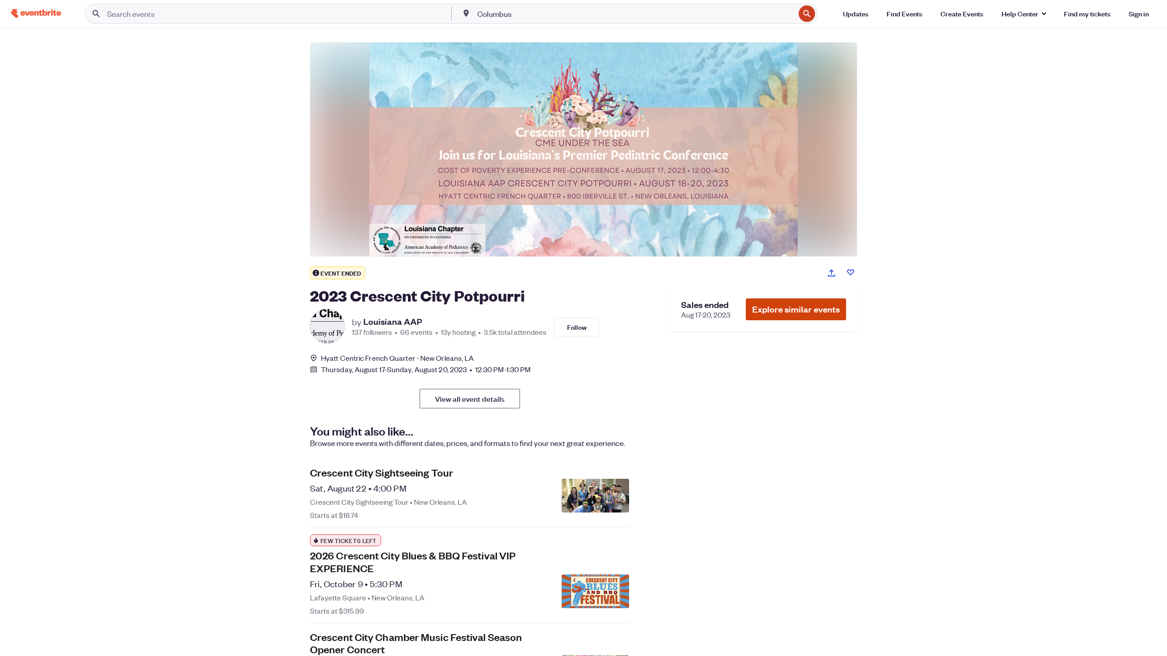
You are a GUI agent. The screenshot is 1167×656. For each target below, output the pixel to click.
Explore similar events (796, 309)
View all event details (470, 399)
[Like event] (850, 272)
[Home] (36, 13)
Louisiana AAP (392, 322)
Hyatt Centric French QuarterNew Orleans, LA (397, 358)
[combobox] (635, 13)
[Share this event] (831, 273)
